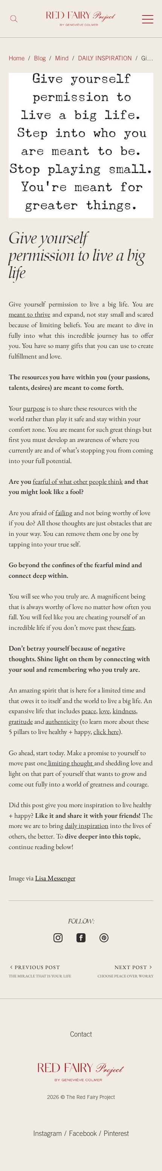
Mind (62, 59)
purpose (34, 407)
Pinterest (116, 1134)
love (104, 710)
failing (63, 512)
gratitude (21, 721)
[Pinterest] (104, 937)
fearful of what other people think (78, 481)
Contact (81, 1035)
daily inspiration (87, 825)
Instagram (47, 1134)
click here (106, 731)
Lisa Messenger (55, 877)
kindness (124, 710)
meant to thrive (29, 314)
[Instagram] (58, 937)
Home (16, 59)
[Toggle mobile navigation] (147, 19)
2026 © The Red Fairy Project (81, 1097)
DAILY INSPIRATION (105, 59)
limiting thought (70, 762)
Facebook (83, 1134)
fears (127, 627)
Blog (40, 59)
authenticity (62, 721)
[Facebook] (81, 937)
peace (88, 710)
